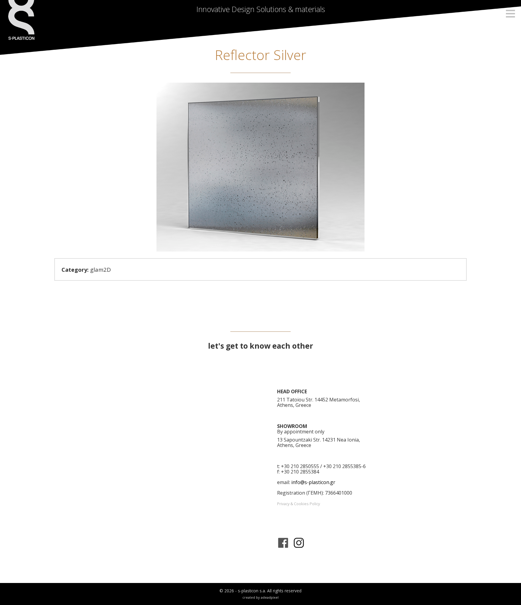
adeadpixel (270, 597)
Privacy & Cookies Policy (298, 503)
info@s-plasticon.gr (313, 482)
